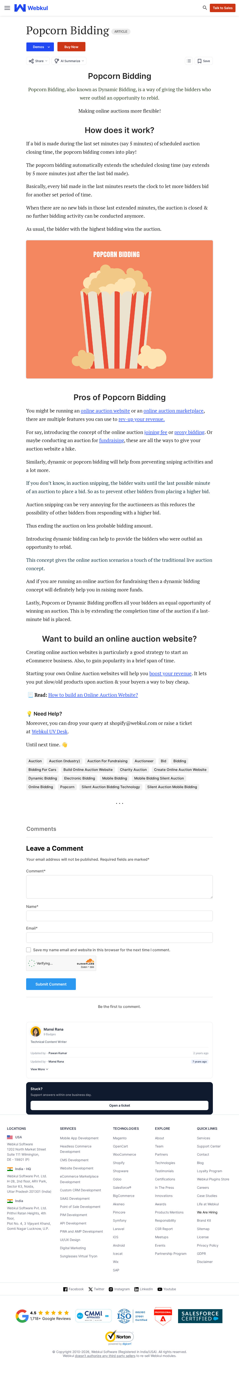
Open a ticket (119, 1105)
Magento (120, 1138)
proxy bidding (189, 432)
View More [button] (38, 1069)
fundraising (111, 440)
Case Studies (207, 1196)
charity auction (133, 769)
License (203, 1237)
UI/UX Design (70, 1240)
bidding (179, 761)
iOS (115, 1237)
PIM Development (73, 1215)
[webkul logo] (31, 8)
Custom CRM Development (80, 1190)
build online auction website (88, 769)
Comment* (36, 871)
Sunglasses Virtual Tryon (78, 1256)
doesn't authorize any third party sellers (105, 1356)
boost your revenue (170, 673)
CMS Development (74, 1160)
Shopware (120, 1171)
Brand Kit (204, 1220)
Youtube (169, 1289)
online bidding (40, 787)
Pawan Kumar (58, 1053)
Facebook (76, 1289)
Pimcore (119, 1212)
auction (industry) (64, 761)
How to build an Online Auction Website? (93, 695)
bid (163, 761)
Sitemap (203, 1229)
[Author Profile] (36, 1031)
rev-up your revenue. (142, 419)
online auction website (105, 410)
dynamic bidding (42, 778)
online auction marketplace (174, 410)
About (159, 1138)
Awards (160, 1204)
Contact (203, 1154)
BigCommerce (123, 1196)
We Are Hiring (207, 1212)
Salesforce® (122, 1187)
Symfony (120, 1220)
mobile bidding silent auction (159, 778)
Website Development (76, 1168)
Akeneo (118, 1204)
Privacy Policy (207, 1245)
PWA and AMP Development (81, 1231)
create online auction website (180, 769)
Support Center (209, 1146)
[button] (40, 47)
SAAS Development (75, 1198)
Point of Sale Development (80, 1207)
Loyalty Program (209, 1171)
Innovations (163, 1196)
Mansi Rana (56, 1061)
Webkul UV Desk (49, 731)
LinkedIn (146, 1289)
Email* (32, 928)
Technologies (165, 1163)
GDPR (201, 1253)
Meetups (161, 1237)
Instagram (122, 1289)
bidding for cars (42, 769)
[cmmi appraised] (93, 1316)
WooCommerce (124, 1154)
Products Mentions (169, 1212)
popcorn (67, 787)
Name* (32, 906)
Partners (161, 1154)
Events (160, 1245)
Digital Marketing (73, 1248)
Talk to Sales (223, 8)
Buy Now (71, 47)
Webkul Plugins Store (213, 1179)
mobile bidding (114, 778)
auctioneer (144, 761)
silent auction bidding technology (111, 787)
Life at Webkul (208, 1204)
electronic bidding (79, 778)
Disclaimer (205, 1262)
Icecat (118, 1253)
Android (119, 1245)
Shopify (119, 1163)
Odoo (117, 1179)
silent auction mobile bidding (172, 787)
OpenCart (120, 1146)
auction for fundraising (107, 761)
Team (159, 1146)
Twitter (99, 1289)
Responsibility (165, 1220)
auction (35, 761)
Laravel (118, 1229)
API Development (73, 1223)
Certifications (165, 1179)
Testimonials (164, 1171)
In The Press (164, 1187)
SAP (116, 1270)
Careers (203, 1187)
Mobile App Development (79, 1138)
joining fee (155, 432)
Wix (116, 1262)
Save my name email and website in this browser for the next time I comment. (101, 949)
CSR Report (164, 1229)
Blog (200, 1163)
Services (203, 1138)
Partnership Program (170, 1253)
